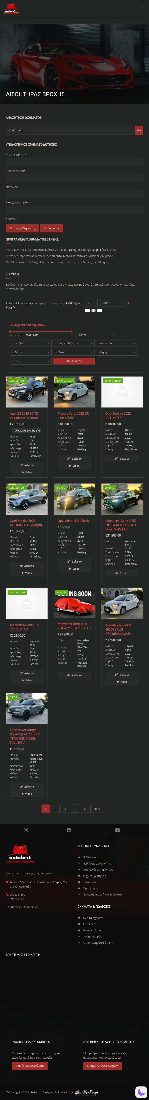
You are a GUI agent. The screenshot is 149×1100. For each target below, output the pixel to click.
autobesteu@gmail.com (25, 907)
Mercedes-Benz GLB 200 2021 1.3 (24, 627)
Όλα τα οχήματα (92, 918)
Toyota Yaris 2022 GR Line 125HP (73, 415)
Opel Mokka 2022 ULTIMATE (118, 415)
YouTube (117, 830)
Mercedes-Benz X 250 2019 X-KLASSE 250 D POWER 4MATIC (121, 525)
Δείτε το (29, 465)
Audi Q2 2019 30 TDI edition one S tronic (24, 415)
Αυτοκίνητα (89, 924)
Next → (99, 809)
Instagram (26, 830)
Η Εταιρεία (89, 857)
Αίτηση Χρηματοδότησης (97, 942)
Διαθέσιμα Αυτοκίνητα (30, 1065)
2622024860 (17, 894)
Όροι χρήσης (90, 888)
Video (28, 472)
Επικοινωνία (90, 882)
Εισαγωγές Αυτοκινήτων (102, 1065)
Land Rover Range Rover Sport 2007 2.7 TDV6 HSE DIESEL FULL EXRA (25, 736)
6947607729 (17, 899)
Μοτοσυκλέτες (91, 930)
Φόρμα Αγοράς (91, 936)
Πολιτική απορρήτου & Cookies (102, 894)
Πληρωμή (12, 219)
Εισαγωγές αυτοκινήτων (97, 869)
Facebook (69, 830)
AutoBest (34, 1092)
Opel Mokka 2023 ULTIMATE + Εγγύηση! (26, 523)
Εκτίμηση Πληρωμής (22, 228)
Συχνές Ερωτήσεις (94, 876)
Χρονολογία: (17, 335)
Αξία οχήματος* (16, 155)
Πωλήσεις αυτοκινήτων (97, 863)
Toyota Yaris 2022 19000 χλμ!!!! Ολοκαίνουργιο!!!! (118, 629)
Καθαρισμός (51, 228)
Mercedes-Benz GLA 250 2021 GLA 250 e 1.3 (74, 626)
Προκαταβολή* (15, 171)
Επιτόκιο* (12, 187)
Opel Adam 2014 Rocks (74, 521)
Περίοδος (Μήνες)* (18, 203)
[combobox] (91, 302)
